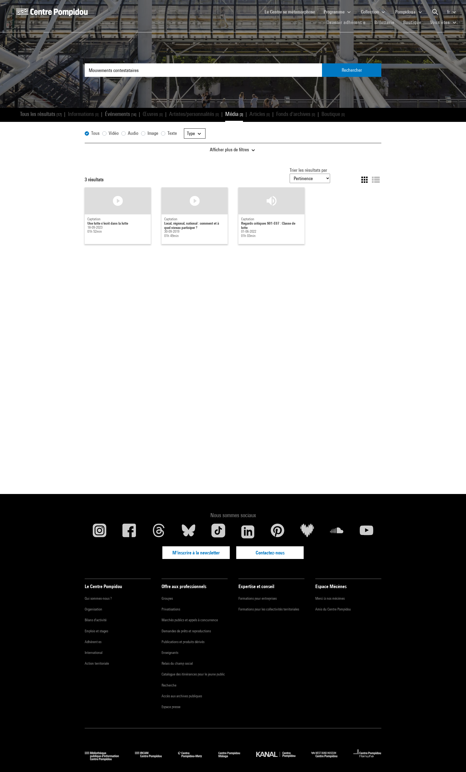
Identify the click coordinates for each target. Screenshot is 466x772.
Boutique (414, 22)
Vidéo (114, 133)
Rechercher (352, 70)
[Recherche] (435, 12)
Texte (172, 133)
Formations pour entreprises (257, 598)
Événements (120, 114)
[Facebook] (129, 532)
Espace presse (171, 707)
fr (449, 12)
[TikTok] (218, 532)
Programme (335, 12)
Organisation (93, 609)
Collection (370, 12)
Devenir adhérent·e (348, 22)
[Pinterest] (277, 532)
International (93, 652)
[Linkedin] (248, 532)
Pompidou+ (406, 12)
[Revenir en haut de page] (453, 759)
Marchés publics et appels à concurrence (190, 620)
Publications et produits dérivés (183, 642)
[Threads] (159, 532)
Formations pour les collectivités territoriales (268, 609)
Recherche (169, 685)
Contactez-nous (270, 552)
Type (191, 133)
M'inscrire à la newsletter (196, 552)
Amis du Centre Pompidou (333, 609)
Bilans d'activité (96, 620)
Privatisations (171, 609)
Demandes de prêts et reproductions (186, 631)
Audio (133, 133)
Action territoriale (97, 663)
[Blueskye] (188, 532)
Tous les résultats (40, 114)
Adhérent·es (93, 642)
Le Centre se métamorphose (292, 12)
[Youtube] (366, 532)
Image (153, 133)
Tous (95, 133)
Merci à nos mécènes (330, 598)
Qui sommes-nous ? (98, 598)
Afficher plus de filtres (230, 149)
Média (234, 114)
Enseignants (170, 652)
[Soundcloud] (337, 532)
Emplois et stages (96, 631)
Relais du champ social (177, 663)
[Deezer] (307, 532)
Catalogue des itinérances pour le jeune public (193, 674)
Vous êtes (440, 22)
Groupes (167, 598)
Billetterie (384, 22)
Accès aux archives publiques (182, 696)
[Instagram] (99, 532)
